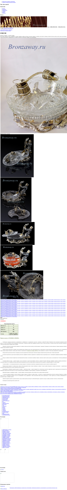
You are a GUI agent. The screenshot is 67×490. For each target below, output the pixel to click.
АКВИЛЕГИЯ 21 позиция (6, 429)
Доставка (3, 11)
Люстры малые (4, 399)
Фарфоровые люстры (5, 397)
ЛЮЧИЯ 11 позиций (5, 437)
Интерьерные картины (6, 414)
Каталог (3, 8)
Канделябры (4, 404)
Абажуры (3, 409)
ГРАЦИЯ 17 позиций (6, 431)
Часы (3, 405)
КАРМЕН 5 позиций (5, 436)
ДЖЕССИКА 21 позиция (6, 433)
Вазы (3, 413)
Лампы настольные (5, 403)
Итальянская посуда (5, 411)
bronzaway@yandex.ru (8, 28)
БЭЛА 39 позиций (5, 430)
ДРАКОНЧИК (2, 29)
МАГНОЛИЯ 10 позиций (6, 438)
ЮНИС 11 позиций (5, 447)
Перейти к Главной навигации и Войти (9, 2)
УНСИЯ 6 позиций (5, 443)
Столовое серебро (5, 412)
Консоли (3, 407)
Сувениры (4, 410)
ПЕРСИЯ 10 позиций (6, 441)
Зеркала (3, 406)
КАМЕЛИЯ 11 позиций (6, 435)
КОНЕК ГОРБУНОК (8, 29)
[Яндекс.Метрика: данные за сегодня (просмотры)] (3, 488)
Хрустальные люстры (6, 395)
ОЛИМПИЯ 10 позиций (6, 440)
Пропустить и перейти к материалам (8, 1)
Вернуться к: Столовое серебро (5, 30)
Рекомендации (4, 10)
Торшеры (3, 402)
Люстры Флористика (5, 396)
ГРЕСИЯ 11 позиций (5, 432)
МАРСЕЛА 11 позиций (6, 439)
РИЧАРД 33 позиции (5, 442)
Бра (3, 401)
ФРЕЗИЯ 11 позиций (5, 445)
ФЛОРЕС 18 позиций (6, 444)
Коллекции (4, 9)
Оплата (3, 12)
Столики (3, 408)
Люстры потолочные (5, 400)
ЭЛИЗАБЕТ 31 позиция (6, 446)
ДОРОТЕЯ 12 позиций (6, 434)
